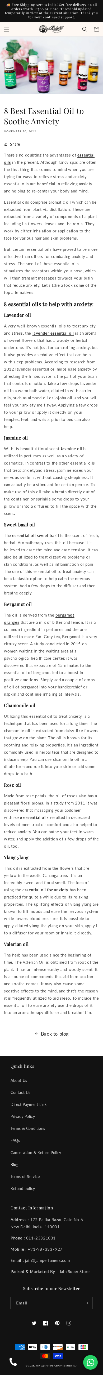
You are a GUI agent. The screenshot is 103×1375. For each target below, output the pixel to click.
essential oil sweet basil (35, 535)
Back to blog (55, 1034)
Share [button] (15, 144)
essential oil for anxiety (45, 889)
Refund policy (23, 1188)
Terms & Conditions (28, 1128)
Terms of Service (25, 1176)
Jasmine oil (71, 448)
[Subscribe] (86, 1303)
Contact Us (20, 1092)
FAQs (15, 1140)
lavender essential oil (53, 333)
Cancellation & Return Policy (36, 1152)
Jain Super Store (44, 1365)
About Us (19, 1080)
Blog (14, 1164)
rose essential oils (31, 817)
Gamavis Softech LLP (65, 1365)
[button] (6, 29)
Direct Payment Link (28, 1104)
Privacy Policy (23, 1116)
